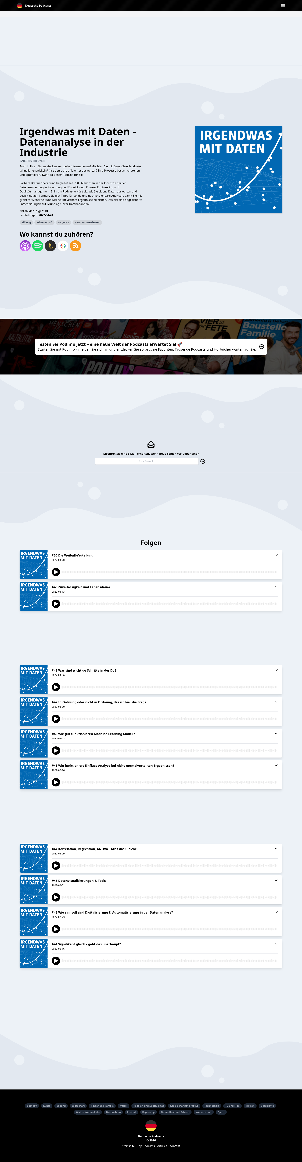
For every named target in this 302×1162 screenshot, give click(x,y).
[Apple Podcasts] (25, 246)
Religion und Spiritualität (149, 1105)
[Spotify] (37, 246)
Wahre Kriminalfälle (88, 1112)
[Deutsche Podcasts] (151, 1125)
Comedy (32, 1105)
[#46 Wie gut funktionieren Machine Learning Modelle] (34, 743)
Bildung (26, 222)
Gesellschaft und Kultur (184, 1105)
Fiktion (250, 1105)
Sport (221, 1112)
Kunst (46, 1105)
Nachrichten (113, 1112)
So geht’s (63, 222)
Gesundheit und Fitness (175, 1112)
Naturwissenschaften (87, 222)
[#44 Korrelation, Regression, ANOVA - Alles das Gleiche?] (34, 858)
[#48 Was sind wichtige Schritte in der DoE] (34, 679)
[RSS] (75, 246)
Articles (162, 1146)
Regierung (148, 1112)
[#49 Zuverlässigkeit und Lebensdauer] (34, 596)
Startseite (128, 1146)
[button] (283, 5)
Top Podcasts (146, 1146)
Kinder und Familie (102, 1105)
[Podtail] (50, 246)
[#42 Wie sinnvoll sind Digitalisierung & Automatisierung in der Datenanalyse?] (34, 921)
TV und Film (232, 1105)
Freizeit (131, 1112)
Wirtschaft (78, 1105)
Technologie (211, 1105)
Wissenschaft (44, 222)
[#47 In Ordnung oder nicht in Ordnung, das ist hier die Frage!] (34, 711)
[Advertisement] (151, 41)
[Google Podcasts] (63, 246)
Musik (123, 1105)
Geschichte (267, 1105)
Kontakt (175, 1146)
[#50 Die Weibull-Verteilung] (34, 564)
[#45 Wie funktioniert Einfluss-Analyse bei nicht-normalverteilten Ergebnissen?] (34, 774)
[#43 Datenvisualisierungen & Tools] (34, 889)
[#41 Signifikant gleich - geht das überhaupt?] (34, 953)
